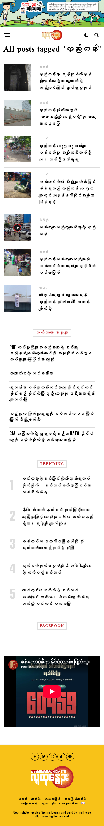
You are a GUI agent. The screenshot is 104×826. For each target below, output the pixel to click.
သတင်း (22, 799)
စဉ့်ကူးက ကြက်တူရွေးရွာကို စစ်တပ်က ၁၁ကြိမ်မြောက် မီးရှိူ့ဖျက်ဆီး (51, 416)
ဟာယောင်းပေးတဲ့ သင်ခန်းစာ (31, 373)
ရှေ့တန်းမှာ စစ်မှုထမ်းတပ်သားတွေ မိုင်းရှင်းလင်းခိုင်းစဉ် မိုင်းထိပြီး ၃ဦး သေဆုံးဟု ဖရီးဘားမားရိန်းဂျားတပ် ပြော (52, 393)
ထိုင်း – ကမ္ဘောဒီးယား (64, 803)
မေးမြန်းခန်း (29, 803)
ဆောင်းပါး (36, 799)
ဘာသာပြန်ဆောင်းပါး (75, 799)
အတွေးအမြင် (52, 799)
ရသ (44, 803)
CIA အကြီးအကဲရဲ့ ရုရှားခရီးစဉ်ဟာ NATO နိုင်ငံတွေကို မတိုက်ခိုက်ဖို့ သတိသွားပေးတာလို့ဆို (51, 436)
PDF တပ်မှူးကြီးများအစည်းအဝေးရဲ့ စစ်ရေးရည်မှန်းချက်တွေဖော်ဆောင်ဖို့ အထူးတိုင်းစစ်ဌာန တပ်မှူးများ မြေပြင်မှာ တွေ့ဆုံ (50, 353)
